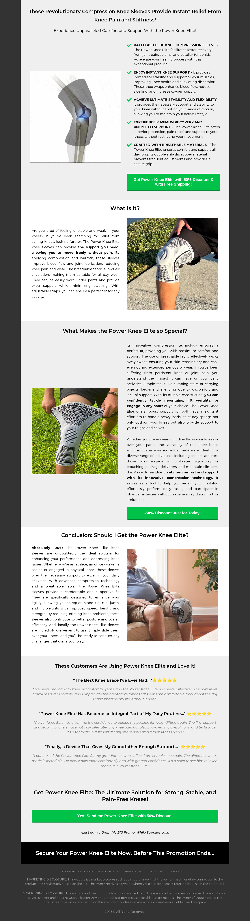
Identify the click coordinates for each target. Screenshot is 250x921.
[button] (173, 182)
